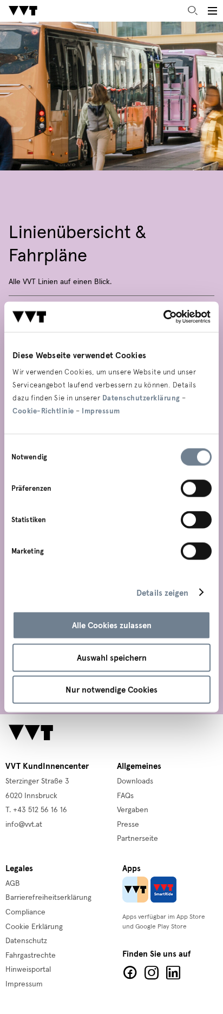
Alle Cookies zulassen (112, 625)
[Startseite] (23, 11)
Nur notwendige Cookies (111, 690)
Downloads (135, 781)
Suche (192, 11)
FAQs (125, 796)
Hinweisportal (28, 969)
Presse (128, 824)
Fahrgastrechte (30, 955)
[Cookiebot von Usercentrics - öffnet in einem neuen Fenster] (163, 317)
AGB (12, 883)
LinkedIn (173, 973)
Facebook (130, 973)
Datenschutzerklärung (141, 398)
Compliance (25, 912)
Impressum (101, 411)
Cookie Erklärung (34, 927)
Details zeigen (162, 592)
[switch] (196, 488)
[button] (212, 11)
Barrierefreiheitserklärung (48, 897)
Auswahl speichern (112, 657)
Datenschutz (26, 941)
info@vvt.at (23, 824)
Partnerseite (137, 838)
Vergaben (132, 810)
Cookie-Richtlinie (43, 411)
